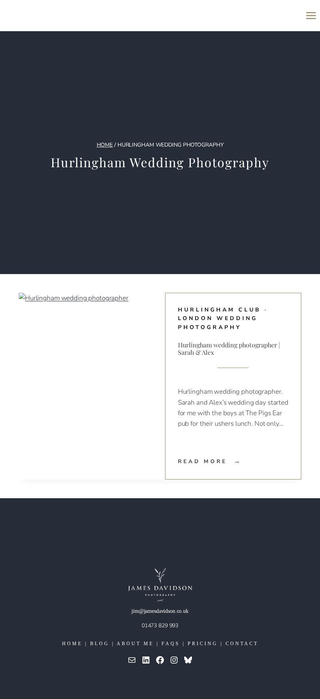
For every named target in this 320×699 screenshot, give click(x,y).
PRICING (203, 643)
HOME (72, 643)
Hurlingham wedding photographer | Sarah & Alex (229, 348)
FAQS (171, 643)
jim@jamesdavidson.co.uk (160, 611)
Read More (210, 461)
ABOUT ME (135, 643)
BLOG (99, 643)
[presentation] (87, 386)
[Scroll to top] (308, 666)
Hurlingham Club (219, 309)
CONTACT (242, 643)
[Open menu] (311, 15)
